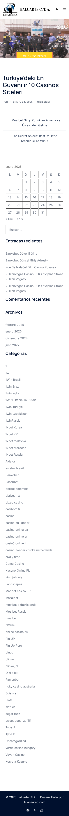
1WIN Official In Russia (21, 400)
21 (18, 205)
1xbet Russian (15, 454)
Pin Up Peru (14, 645)
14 (18, 197)
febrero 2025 (15, 325)
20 (10, 205)
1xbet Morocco (16, 448)
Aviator (10, 461)
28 (18, 212)
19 (59, 197)
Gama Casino (15, 563)
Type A (10, 727)
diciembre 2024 (17, 338)
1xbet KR (12, 434)
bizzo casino (14, 502)
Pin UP (10, 639)
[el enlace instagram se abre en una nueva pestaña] (41, 810)
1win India (12, 393)
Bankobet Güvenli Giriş (21, 253)
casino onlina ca (17, 529)
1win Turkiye (14, 407)
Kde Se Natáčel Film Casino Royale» (31, 267)
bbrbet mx (13, 495)
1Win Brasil (13, 379)
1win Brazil (13, 386)
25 (51, 205)
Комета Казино (16, 761)
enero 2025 (14, 331)
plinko (10, 659)
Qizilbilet (44, 101)
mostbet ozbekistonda (21, 604)
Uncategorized (16, 741)
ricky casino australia (20, 686)
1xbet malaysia (16, 441)
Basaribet (12, 482)
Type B (10, 734)
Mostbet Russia (16, 611)
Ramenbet (12, 679)
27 (10, 212)
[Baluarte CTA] (26, 9)
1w (7, 373)
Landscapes (14, 584)
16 (34, 197)
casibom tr (13, 509)
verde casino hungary (21, 748)
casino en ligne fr (17, 523)
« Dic (9, 219)
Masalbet (12, 598)
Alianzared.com (34, 802)
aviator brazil (15, 468)
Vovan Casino (15, 754)
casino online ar (16, 536)
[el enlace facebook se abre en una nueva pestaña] (27, 810)
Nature (10, 625)
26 (59, 205)
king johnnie (14, 577)
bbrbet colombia (17, 489)
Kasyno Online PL (18, 570)
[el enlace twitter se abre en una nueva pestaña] (34, 810)
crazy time (13, 557)
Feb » (19, 219)
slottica (10, 707)
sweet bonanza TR (18, 720)
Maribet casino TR (18, 591)
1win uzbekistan (16, 413)
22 (26, 205)
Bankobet (12, 475)
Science (11, 693)
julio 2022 (13, 345)
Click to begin (34, 56)
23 (34, 205)
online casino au (17, 632)
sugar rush (13, 714)
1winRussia (13, 420)
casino (10, 516)
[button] (57, 9)
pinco (9, 652)
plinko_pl (12, 666)
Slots (9, 700)
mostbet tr (13, 618)
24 (43, 205)
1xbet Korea (14, 427)
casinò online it (16, 543)
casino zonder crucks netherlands (29, 550)
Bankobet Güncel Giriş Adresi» (27, 260)
